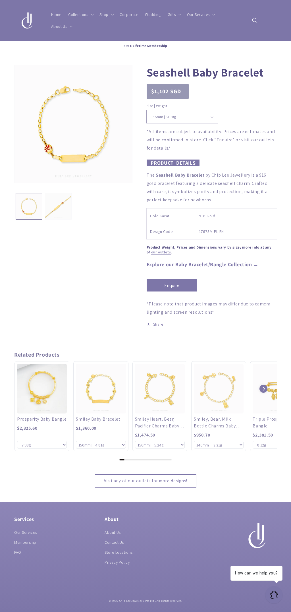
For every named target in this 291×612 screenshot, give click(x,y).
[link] (42, 388)
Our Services (25, 532)
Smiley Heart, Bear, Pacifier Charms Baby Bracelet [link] (157, 422)
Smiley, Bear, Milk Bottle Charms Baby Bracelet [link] (215, 422)
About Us (113, 532)
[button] (80, 14)
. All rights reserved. (168, 601)
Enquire (171, 285)
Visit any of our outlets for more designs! (145, 480)
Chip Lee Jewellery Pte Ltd (136, 601)
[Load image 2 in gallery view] (58, 206)
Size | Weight (157, 106)
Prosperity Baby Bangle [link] (41, 419)
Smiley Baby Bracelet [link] (98, 419)
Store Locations (119, 552)
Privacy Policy (117, 562)
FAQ (17, 552)
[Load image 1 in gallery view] (29, 206)
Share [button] (158, 324)
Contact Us (114, 542)
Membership (25, 542)
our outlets (161, 252)
